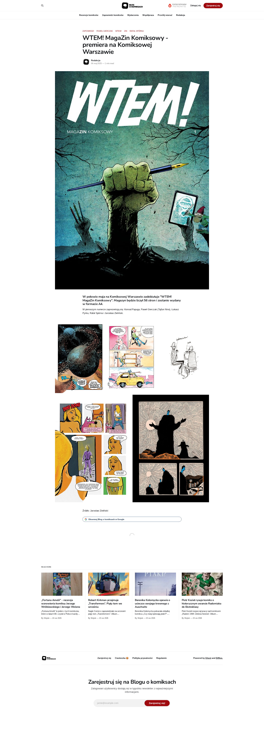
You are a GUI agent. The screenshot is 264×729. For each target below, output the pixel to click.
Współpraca (148, 15)
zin (125, 31)
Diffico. (219, 658)
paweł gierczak (105, 31)
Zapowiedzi (88, 31)
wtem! (118, 31)
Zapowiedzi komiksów (112, 15)
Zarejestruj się (213, 5)
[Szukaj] (42, 5)
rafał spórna (137, 31)
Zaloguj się (195, 5)
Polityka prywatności (142, 658)
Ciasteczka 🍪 (122, 658)
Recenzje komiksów (88, 15)
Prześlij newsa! (165, 15)
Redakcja (180, 15)
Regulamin (161, 658)
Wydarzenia (133, 15)
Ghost (208, 658)
